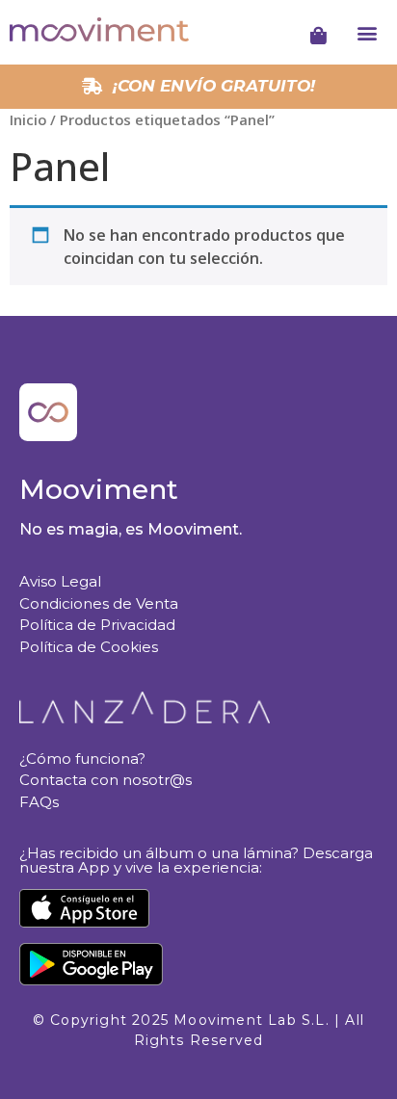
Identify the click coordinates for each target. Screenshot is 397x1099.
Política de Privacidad (97, 624)
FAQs (39, 802)
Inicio (28, 119)
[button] (368, 32)
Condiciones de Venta (98, 603)
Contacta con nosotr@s (105, 780)
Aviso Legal (60, 581)
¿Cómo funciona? (82, 758)
